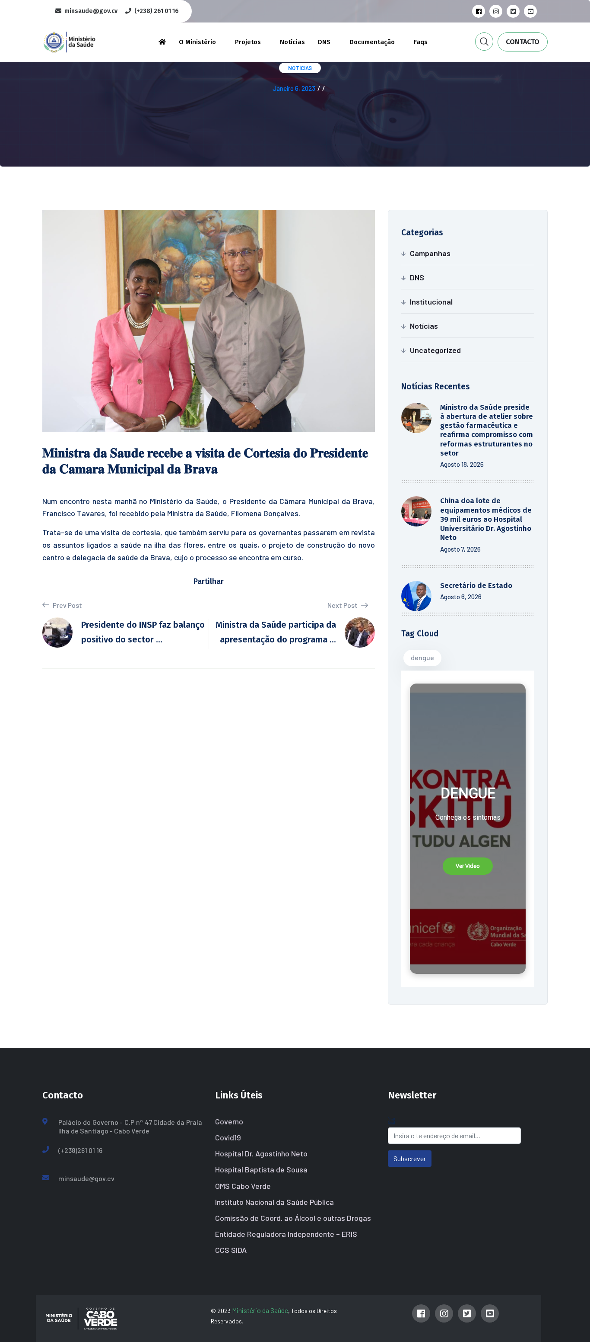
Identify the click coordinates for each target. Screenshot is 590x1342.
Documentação (372, 42)
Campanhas (430, 253)
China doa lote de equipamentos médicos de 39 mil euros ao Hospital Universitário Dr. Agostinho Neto (486, 519)
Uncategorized (435, 350)
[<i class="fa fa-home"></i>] (162, 41)
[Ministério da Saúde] (83, 41)
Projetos (248, 42)
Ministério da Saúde (260, 1310)
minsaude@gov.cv (86, 1178)
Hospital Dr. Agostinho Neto (261, 1153)
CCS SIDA (231, 1250)
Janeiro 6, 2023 (294, 88)
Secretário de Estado (476, 585)
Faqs (421, 42)
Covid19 (228, 1137)
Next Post (343, 605)
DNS (324, 42)
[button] (468, 866)
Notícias (292, 42)
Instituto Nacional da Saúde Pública (274, 1202)
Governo (229, 1121)
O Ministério (197, 42)
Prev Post (66, 605)
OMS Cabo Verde (243, 1186)
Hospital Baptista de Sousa (261, 1169)
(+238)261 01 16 (80, 1150)
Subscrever (409, 1158)
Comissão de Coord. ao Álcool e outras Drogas (293, 1218)
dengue (422, 657)
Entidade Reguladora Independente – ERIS (286, 1234)
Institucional (431, 301)
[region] (467, 829)
